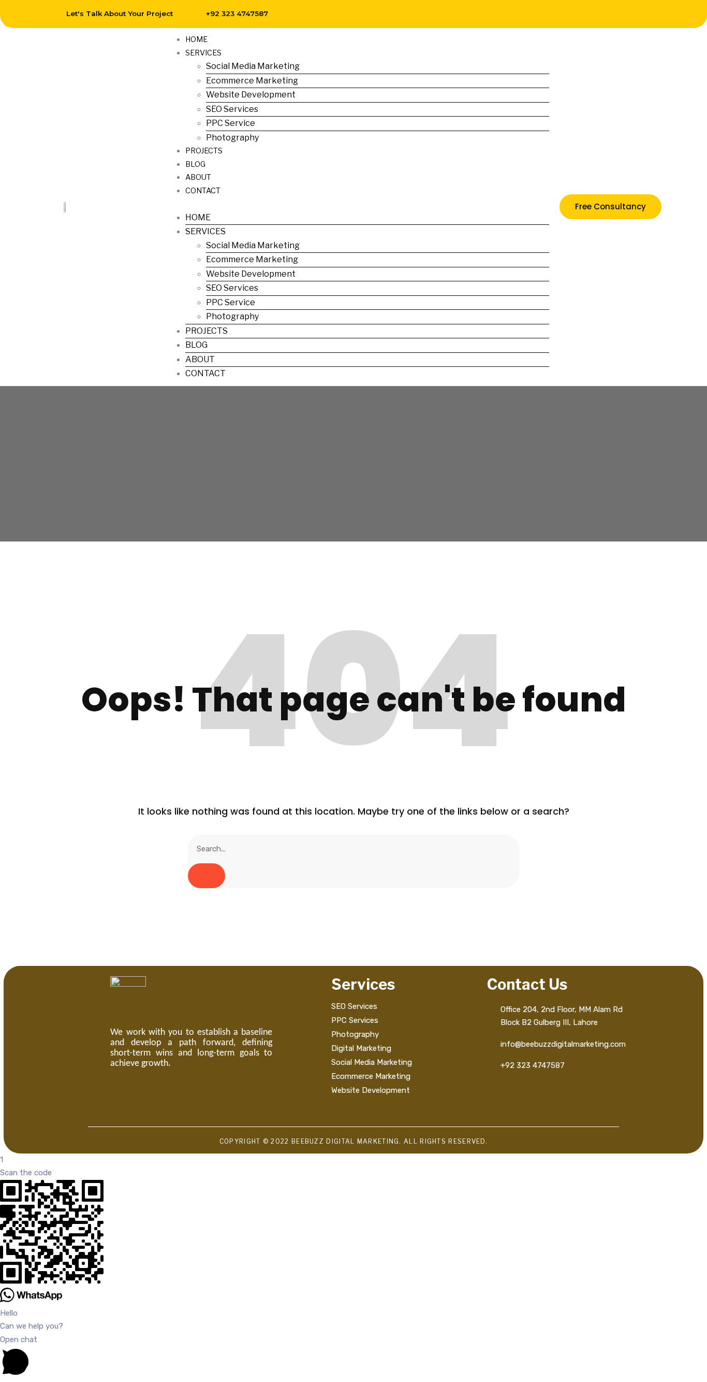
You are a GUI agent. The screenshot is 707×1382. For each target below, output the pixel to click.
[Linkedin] (588, 14)
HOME (196, 39)
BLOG (195, 164)
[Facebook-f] (541, 14)
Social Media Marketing (253, 66)
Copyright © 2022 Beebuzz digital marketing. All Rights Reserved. (353, 1141)
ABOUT (198, 177)
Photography (232, 138)
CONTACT (202, 190)
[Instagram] (564, 14)
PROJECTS (204, 150)
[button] (357, 204)
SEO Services (232, 109)
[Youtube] (634, 14)
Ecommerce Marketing (252, 81)
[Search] (206, 875)
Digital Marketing (361, 1048)
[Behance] (611, 14)
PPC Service (230, 123)
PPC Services (354, 1020)
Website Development (251, 94)
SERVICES (203, 53)
